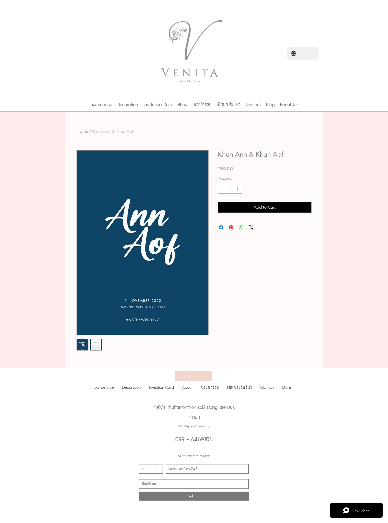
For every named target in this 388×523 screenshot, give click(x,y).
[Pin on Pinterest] (231, 227)
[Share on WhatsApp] (241, 227)
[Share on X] (251, 227)
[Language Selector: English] (303, 53)
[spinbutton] (230, 188)
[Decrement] (222, 188)
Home (82, 131)
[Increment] (238, 188)
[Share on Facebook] (221, 227)
